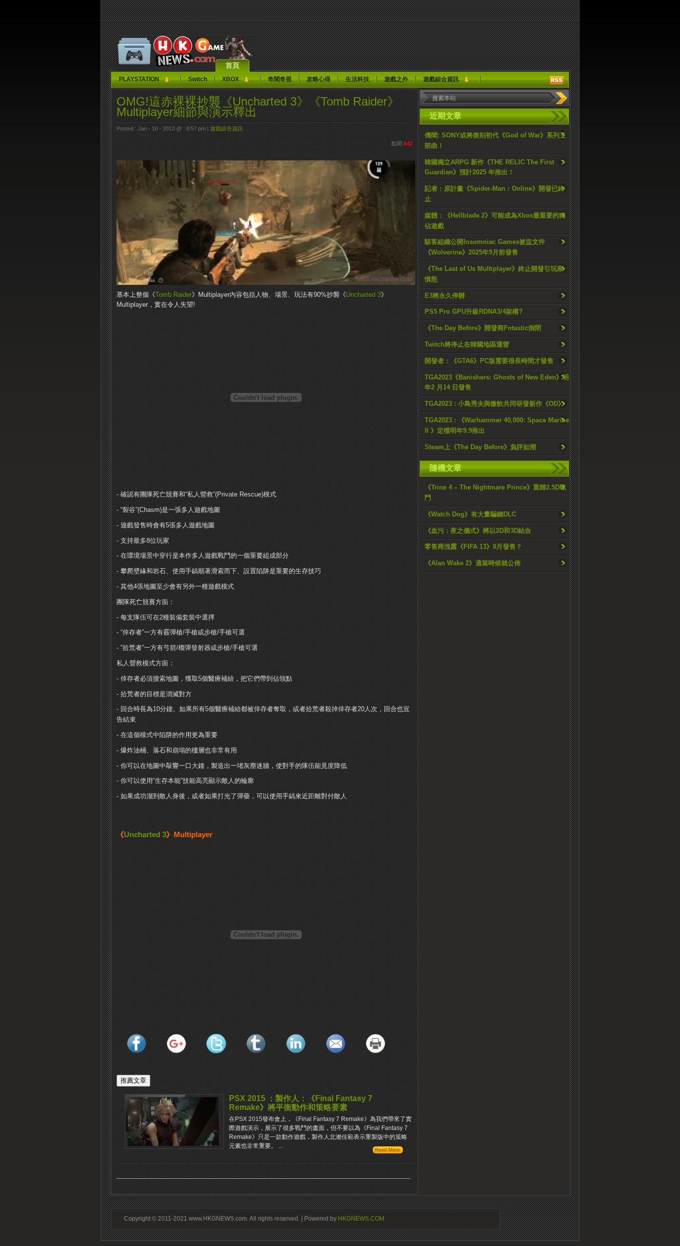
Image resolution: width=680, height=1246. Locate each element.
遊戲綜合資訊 (441, 79)
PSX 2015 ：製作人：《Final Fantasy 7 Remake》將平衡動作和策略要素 (300, 1103)
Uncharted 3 (363, 294)
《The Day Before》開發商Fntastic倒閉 (483, 328)
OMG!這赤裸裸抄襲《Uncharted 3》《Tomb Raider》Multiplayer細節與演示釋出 (257, 107)
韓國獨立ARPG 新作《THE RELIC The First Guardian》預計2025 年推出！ (489, 167)
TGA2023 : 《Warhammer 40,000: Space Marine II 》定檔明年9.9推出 (497, 425)
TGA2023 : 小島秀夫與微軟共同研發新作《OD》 (495, 403)
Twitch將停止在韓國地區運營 (467, 344)
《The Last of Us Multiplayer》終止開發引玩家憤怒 (494, 274)
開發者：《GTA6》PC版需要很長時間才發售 (489, 361)
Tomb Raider (173, 294)
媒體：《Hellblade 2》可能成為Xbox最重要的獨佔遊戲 (495, 221)
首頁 (232, 65)
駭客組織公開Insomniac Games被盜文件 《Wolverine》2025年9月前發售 (485, 247)
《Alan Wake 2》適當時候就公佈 (473, 563)
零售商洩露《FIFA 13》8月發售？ (473, 546)
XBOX (230, 79)
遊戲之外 (396, 79)
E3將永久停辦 (445, 295)
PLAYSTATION (139, 79)
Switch (197, 79)
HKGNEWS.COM (361, 1218)
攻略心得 (319, 79)
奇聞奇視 (280, 79)
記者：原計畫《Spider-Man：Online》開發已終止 (495, 194)
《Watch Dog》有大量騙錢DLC (470, 514)
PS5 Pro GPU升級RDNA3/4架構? (474, 311)
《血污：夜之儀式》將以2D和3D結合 (478, 530)
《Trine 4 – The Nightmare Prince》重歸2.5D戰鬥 (495, 492)
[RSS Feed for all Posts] (556, 80)
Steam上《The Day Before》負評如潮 (480, 447)
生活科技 (357, 79)
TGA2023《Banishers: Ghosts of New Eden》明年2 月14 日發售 (497, 382)
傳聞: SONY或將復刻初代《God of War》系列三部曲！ (495, 140)
